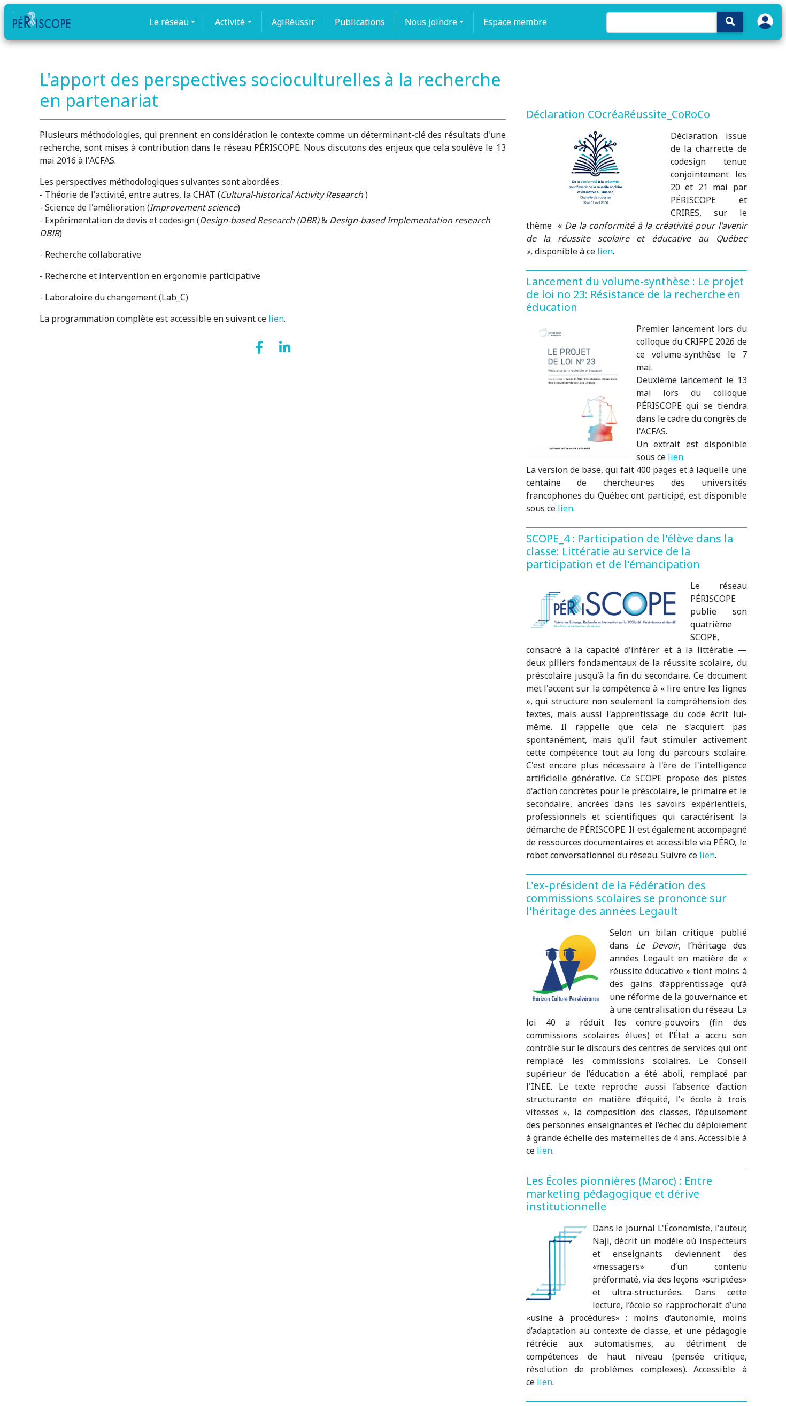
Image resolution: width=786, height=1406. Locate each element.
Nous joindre (431, 22)
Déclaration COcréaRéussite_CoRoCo (618, 114)
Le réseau (169, 22)
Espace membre (515, 22)
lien (276, 318)
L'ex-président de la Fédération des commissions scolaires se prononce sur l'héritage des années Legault (626, 898)
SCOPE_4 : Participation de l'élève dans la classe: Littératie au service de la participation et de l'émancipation (629, 551)
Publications (360, 22)
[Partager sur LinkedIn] (285, 348)
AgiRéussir (293, 22)
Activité (230, 22)
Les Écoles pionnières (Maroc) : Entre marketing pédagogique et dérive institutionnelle (619, 1194)
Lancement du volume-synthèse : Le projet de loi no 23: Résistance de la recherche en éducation (635, 294)
